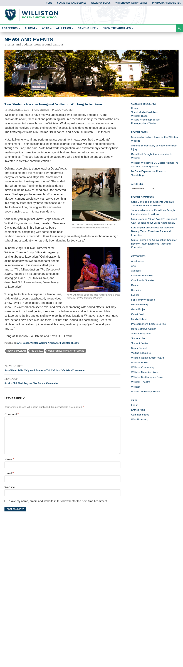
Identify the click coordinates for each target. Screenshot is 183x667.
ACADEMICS (10, 28)
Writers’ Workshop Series (131, 3)
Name (9, 459)
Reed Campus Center (143, 328)
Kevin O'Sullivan (17, 351)
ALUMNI (30, 28)
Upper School (139, 348)
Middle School (139, 319)
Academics (137, 261)
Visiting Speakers (141, 352)
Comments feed (140, 414)
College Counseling (142, 275)
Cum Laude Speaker (143, 280)
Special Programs (141, 333)
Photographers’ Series (166, 3)
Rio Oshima (37, 351)
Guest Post (137, 314)
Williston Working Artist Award (66, 351)
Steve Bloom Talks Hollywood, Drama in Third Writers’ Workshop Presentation (44, 368)
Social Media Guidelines (71, 3)
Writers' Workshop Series (145, 391)
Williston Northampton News (147, 377)
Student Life (138, 338)
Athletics (136, 270)
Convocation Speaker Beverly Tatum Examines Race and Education (152, 231)
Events (135, 294)
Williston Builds (139, 362)
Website (9, 487)
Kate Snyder (41, 110)
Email (9, 473)
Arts (19, 343)
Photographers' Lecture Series (148, 323)
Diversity (136, 290)
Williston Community (142, 367)
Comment (11, 414)
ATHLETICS (63, 28)
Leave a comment (65, 110)
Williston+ (136, 386)
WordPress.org (139, 419)
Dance (26, 343)
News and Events (28, 39)
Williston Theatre (70, 343)
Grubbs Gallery (139, 304)
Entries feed (138, 409)
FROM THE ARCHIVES (117, 28)
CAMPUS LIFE (87, 28)
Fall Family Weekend (143, 299)
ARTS (45, 28)
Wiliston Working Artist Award (45, 343)
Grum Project (138, 309)
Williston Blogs (101, 3)
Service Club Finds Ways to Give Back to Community (31, 381)
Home (49, 3)
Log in (134, 404)
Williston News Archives (144, 372)
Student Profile (139, 343)
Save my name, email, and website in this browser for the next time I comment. (58, 501)
